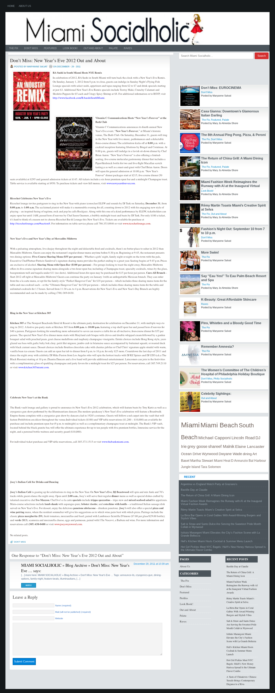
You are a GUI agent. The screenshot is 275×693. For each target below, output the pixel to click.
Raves (128, 48)
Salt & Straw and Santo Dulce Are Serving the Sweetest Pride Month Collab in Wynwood (221, 525)
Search (261, 55)
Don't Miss (31, 48)
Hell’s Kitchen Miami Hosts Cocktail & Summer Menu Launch (216, 541)
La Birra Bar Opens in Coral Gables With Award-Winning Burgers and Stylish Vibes (221, 517)
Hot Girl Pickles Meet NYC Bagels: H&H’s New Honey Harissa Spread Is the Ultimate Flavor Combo (223, 548)
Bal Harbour (257, 460)
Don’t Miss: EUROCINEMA (221, 87)
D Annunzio (239, 460)
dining (247, 454)
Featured (50, 48)
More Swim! (210, 252)
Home (11, 6)
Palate (113, 48)
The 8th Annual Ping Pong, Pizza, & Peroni (233, 135)
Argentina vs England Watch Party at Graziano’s (209, 484)
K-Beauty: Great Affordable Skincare (228, 299)
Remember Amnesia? (217, 346)
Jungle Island (190, 467)
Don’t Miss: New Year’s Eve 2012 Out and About (58, 60)
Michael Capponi (214, 437)
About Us (25, 6)
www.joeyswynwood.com (68, 524)
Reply (29, 585)
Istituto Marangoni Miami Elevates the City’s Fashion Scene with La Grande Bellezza (220, 534)
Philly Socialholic (223, 378)
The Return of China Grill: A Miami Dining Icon (207, 495)
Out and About (93, 48)
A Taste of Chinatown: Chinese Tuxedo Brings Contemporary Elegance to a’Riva (241, 680)
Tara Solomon (211, 467)
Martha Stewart (201, 461)
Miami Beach (219, 425)
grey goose (197, 446)
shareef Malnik (221, 446)
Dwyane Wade (230, 454)
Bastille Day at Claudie (194, 489)
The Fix (13, 48)
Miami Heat (222, 460)
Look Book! (70, 48)
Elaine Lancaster (249, 446)
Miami (190, 425)
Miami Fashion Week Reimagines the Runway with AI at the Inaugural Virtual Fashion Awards (230, 186)
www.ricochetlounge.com (136, 223)
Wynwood (210, 454)
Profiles (184, 598)
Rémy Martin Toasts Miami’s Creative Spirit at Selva (211, 509)
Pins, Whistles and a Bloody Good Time (231, 323)
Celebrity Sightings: (216, 393)
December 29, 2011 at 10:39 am (151, 563)
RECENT (189, 476)
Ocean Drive (191, 454)
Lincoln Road (243, 437)
